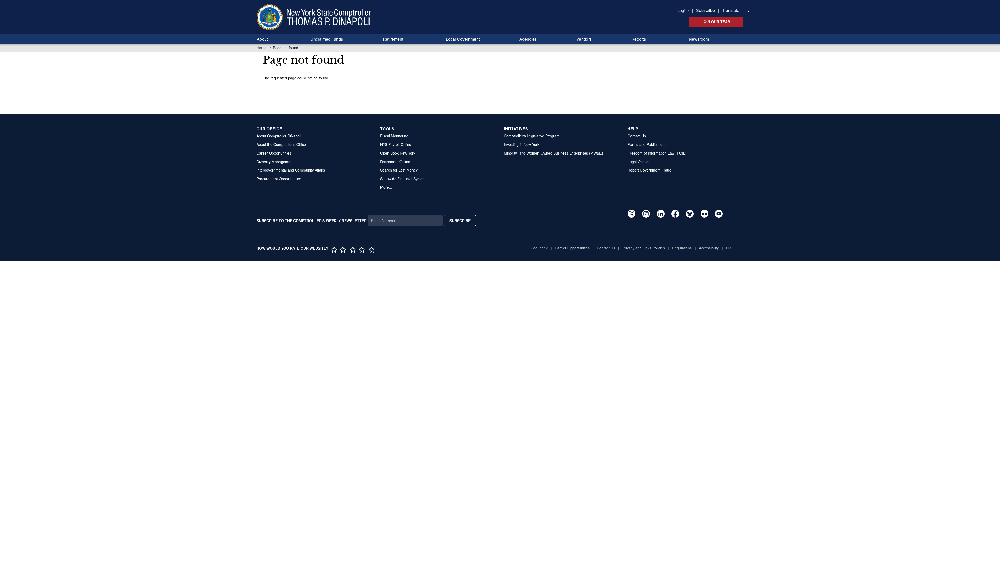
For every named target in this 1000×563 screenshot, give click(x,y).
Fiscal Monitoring (394, 135)
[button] (746, 10)
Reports (638, 39)
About (262, 39)
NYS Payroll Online (395, 144)
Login (682, 10)
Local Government (463, 39)
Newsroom (699, 39)
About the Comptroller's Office (281, 144)
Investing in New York (521, 144)
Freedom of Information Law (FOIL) (657, 153)
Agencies (528, 39)
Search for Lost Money (399, 170)
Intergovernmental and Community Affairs (291, 170)
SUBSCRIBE (460, 220)
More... (386, 187)
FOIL (730, 247)
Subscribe (705, 10)
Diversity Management (275, 161)
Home (261, 47)
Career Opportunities (274, 153)
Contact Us (637, 135)
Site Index (539, 247)
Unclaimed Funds (326, 39)
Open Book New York (397, 153)
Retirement (393, 39)
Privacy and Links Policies (643, 247)
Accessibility (709, 247)
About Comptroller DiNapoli (279, 135)
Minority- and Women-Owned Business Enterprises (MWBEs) (554, 153)
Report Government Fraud (649, 170)
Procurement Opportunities (279, 178)
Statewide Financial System (403, 178)
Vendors (584, 39)
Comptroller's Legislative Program (532, 135)
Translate (730, 10)
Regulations (682, 247)
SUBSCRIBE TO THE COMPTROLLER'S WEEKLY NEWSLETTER (312, 220)
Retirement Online (395, 161)
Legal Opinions (640, 161)
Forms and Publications (647, 144)
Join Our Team (716, 21)
